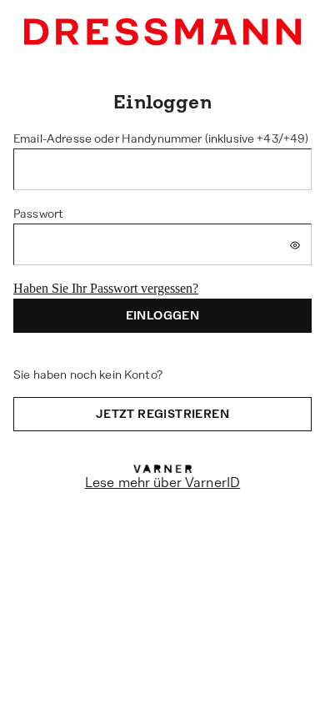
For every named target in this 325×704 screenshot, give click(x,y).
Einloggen (163, 315)
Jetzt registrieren (162, 413)
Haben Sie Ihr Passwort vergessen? (105, 288)
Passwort (38, 213)
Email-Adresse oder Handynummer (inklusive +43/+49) (161, 138)
